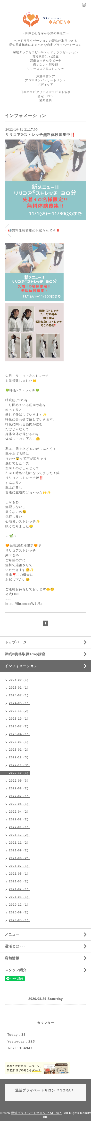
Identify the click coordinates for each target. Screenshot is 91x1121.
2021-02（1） (19, 889)
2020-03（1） (19, 920)
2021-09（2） (19, 850)
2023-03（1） (19, 742)
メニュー (12, 934)
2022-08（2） (19, 788)
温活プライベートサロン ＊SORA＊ (36, 1113)
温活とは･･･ (15, 946)
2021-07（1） (19, 866)
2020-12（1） (19, 904)
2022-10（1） (19, 773)
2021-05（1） (19, 873)
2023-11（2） (19, 711)
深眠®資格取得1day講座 (25, 654)
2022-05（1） (19, 804)
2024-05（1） (19, 703)
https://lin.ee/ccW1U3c (24, 604)
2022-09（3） (19, 780)
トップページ (16, 642)
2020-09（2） (19, 912)
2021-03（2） (19, 881)
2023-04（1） (19, 734)
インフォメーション (21, 666)
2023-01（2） (19, 749)
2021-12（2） (19, 835)
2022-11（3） (19, 765)
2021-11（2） (19, 842)
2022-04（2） (19, 811)
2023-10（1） (19, 718)
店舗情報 (12, 958)
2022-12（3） (19, 757)
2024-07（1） (19, 695)
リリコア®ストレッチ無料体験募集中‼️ (40, 134)
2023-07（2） (19, 726)
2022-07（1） (19, 796)
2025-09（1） (19, 680)
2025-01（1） (19, 687)
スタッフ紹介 (16, 970)
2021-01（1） (19, 897)
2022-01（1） (19, 827)
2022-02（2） (19, 819)
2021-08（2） (19, 858)
